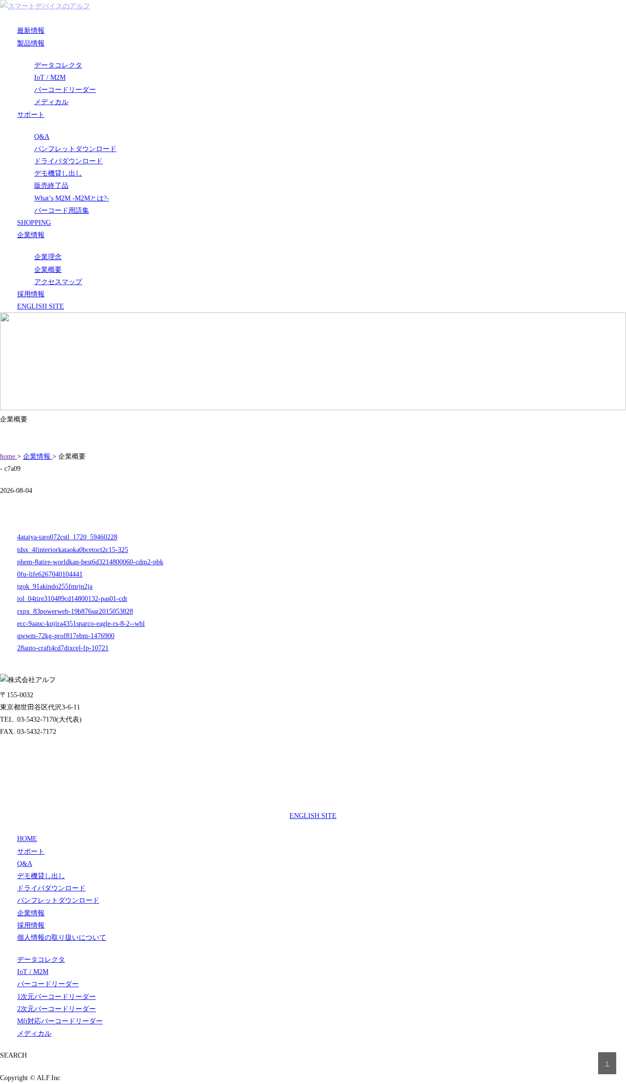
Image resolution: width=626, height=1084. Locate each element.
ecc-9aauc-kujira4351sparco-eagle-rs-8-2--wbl (81, 623)
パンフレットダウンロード (75, 149)
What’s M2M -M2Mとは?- (71, 198)
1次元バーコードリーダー (56, 996)
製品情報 (31, 43)
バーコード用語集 (61, 210)
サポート (31, 114)
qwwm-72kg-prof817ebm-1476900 (65, 636)
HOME (27, 838)
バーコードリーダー (65, 89)
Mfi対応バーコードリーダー (60, 1021)
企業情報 (31, 235)
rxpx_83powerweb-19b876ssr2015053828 (75, 611)
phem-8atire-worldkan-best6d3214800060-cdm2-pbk (90, 562)
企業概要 (48, 269)
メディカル (51, 102)
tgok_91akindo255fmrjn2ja (54, 586)
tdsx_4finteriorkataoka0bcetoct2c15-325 (72, 549)
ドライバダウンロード (68, 161)
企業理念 (48, 257)
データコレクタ (58, 65)
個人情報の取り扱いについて (61, 937)
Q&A (41, 136)
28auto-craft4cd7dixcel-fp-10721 (63, 648)
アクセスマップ (58, 282)
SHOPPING (34, 222)
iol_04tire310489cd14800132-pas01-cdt (72, 598)
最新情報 (31, 30)
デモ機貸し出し (58, 173)
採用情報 (31, 294)
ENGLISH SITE (40, 306)
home (8, 456)
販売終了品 (51, 185)
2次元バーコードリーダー (56, 1009)
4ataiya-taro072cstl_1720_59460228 (67, 537)
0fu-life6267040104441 (50, 574)
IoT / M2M (50, 77)
